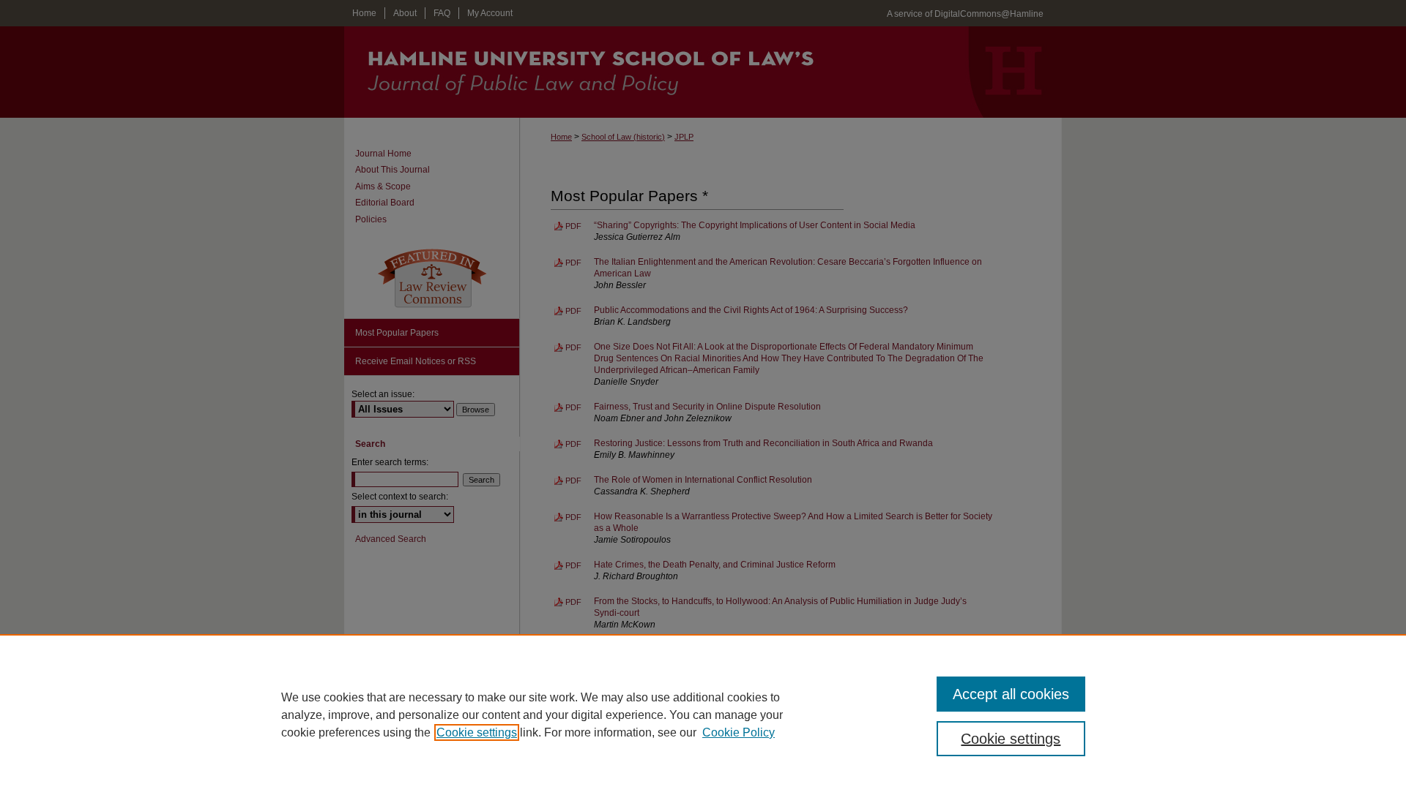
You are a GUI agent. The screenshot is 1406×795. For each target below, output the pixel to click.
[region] (703, 714)
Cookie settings (476, 732)
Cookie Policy (738, 732)
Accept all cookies (1011, 694)
